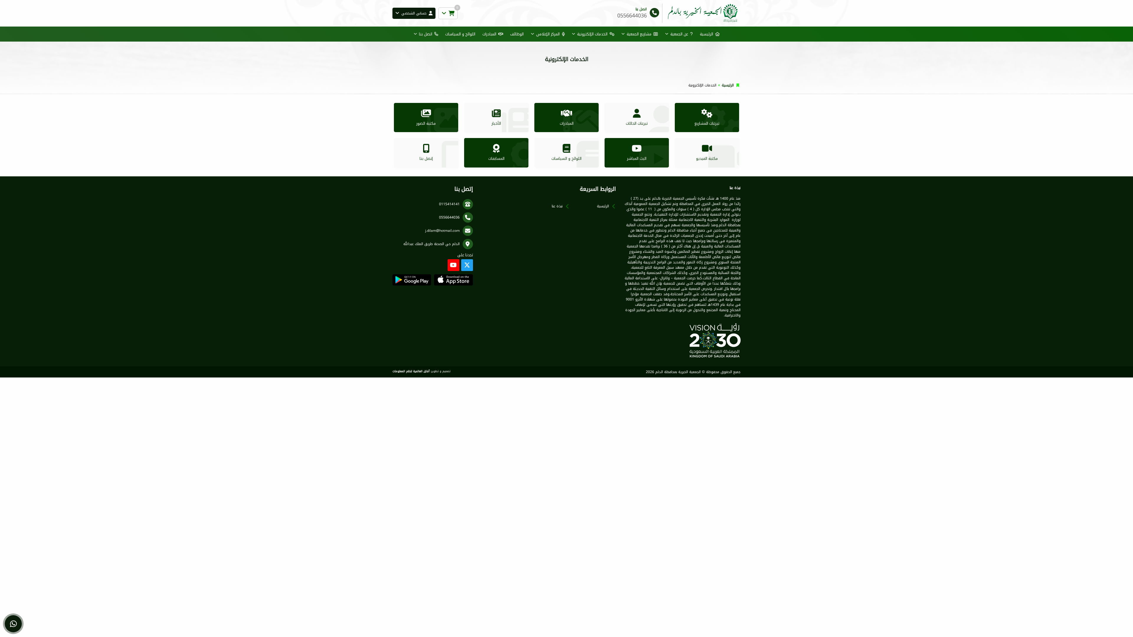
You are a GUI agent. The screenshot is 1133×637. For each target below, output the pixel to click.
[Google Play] (411, 280)
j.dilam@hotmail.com (442, 230)
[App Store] (453, 280)
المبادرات (489, 34)
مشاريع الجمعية (639, 34)
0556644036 (449, 217)
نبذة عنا (557, 206)
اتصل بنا (425, 34)
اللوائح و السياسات (460, 34)
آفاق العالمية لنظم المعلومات (411, 371)
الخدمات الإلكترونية (592, 34)
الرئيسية (706, 34)
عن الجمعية (679, 34)
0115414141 (449, 204)
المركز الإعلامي (548, 34)
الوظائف (517, 34)
